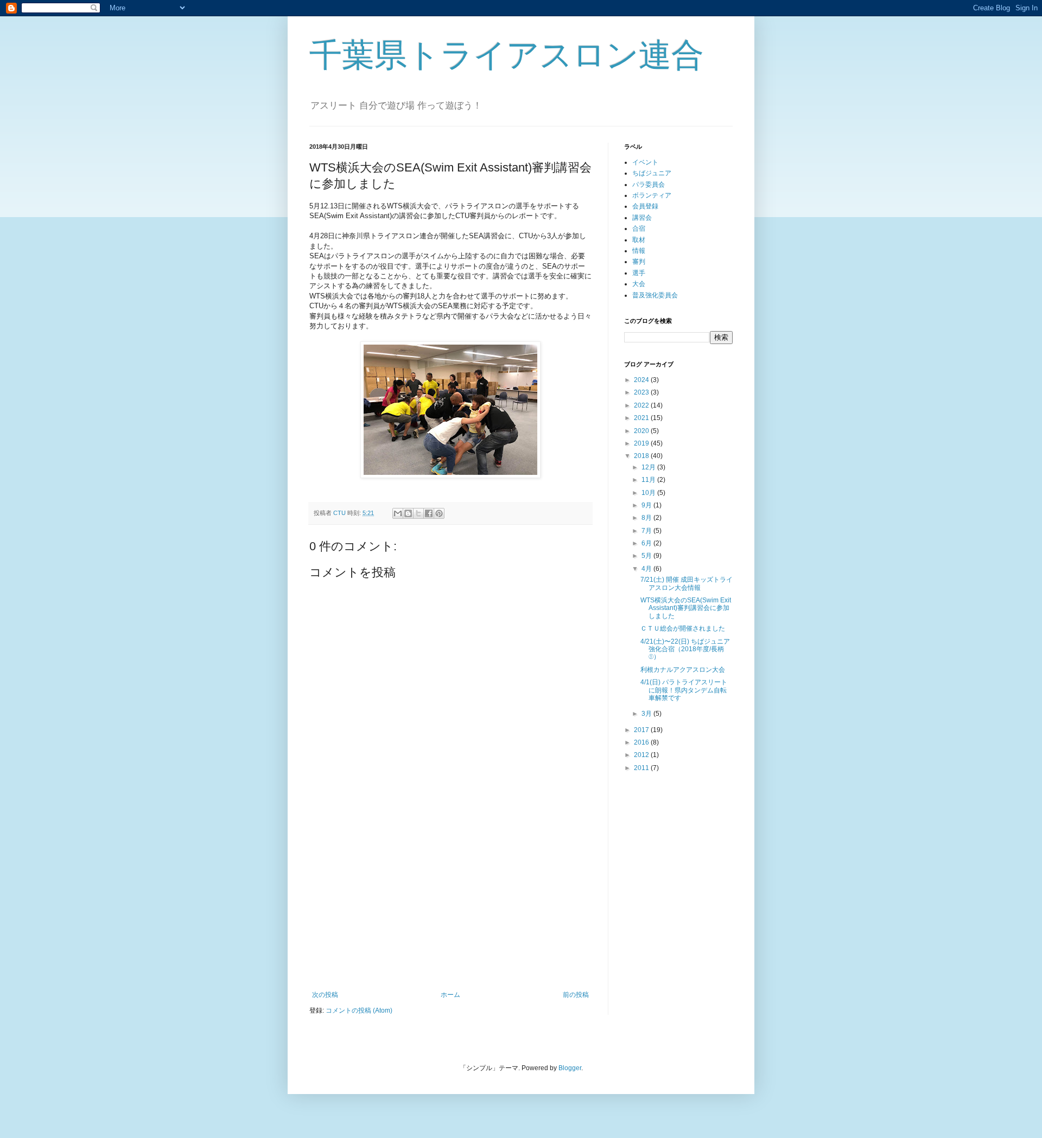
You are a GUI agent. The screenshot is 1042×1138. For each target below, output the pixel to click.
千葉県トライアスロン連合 (506, 55)
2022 (642, 405)
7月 (647, 531)
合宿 (638, 228)
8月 (647, 518)
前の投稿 (576, 995)
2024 (642, 380)
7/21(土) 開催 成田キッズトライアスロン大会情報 (686, 583)
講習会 (642, 217)
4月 (647, 569)
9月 (647, 505)
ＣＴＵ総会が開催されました (682, 628)
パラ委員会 (648, 184)
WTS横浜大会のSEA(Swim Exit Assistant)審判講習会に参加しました (685, 608)
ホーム (450, 995)
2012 (642, 755)
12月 (649, 467)
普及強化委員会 (655, 295)
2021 (642, 418)
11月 (649, 480)
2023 (642, 392)
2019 (642, 443)
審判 (638, 261)
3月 (647, 713)
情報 (638, 251)
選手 (638, 273)
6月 (647, 543)
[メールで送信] (397, 513)
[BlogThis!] (408, 513)
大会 (638, 284)
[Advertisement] (450, 901)
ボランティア (651, 195)
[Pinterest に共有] (439, 513)
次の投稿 (325, 995)
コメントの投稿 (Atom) (359, 1010)
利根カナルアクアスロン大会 (682, 669)
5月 (647, 556)
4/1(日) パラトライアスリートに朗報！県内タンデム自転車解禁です (683, 690)
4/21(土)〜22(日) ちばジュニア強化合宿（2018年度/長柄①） (685, 649)
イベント (645, 162)
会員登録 (645, 206)
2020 (642, 431)
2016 (642, 742)
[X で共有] (418, 513)
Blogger (569, 1068)
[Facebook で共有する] (428, 513)
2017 (642, 730)
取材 (638, 240)
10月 (649, 493)
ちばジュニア (651, 173)
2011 (642, 768)
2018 (642, 456)
